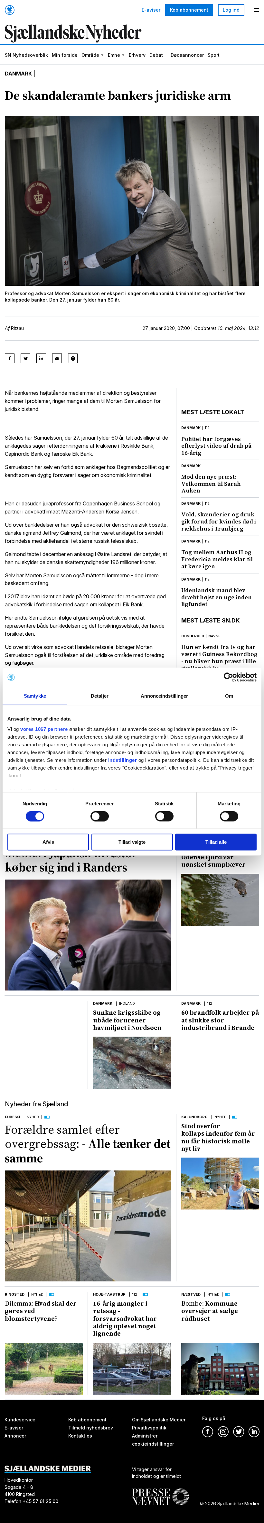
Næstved (191, 1294)
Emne (114, 55)
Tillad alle (216, 842)
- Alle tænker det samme (88, 1144)
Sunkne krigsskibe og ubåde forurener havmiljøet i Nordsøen (127, 1020)
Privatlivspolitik (149, 1427)
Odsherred (192, 636)
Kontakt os (80, 1435)
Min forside (65, 55)
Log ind (231, 10)
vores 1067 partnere (44, 729)
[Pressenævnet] (160, 1492)
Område (90, 55)
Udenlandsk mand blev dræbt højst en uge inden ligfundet (216, 597)
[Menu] (256, 10)
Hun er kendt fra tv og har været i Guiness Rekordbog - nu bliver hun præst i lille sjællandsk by (219, 657)
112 (207, 427)
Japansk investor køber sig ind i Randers (71, 860)
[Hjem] (9, 10)
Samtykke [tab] (35, 696)
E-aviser (151, 10)
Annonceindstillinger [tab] (164, 696)
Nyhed (33, 1117)
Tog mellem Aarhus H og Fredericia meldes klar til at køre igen (217, 559)
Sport (214, 55)
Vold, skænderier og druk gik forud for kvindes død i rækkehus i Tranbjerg (218, 521)
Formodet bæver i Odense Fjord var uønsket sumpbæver (213, 857)
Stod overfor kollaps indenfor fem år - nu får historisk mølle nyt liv (220, 1137)
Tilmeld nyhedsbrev (90, 1427)
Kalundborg (194, 1117)
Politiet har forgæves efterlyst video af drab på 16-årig (216, 446)
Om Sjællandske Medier (158, 1419)
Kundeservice (20, 1419)
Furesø (12, 1117)
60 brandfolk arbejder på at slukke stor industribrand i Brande (220, 1020)
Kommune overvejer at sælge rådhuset (209, 1311)
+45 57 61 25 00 (40, 1501)
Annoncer (15, 1435)
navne (214, 636)
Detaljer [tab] (99, 696)
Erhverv (137, 55)
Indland (127, 1003)
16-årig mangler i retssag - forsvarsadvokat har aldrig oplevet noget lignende (125, 1318)
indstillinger (122, 759)
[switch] (99, 816)
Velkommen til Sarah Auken (211, 483)
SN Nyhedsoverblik (26, 55)
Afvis (48, 842)
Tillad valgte (132, 842)
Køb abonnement (189, 10)
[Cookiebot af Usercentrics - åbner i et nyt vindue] (228, 677)
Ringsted (14, 1294)
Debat (156, 55)
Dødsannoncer (187, 55)
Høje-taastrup (109, 1294)
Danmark (18, 73)
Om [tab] (229, 696)
